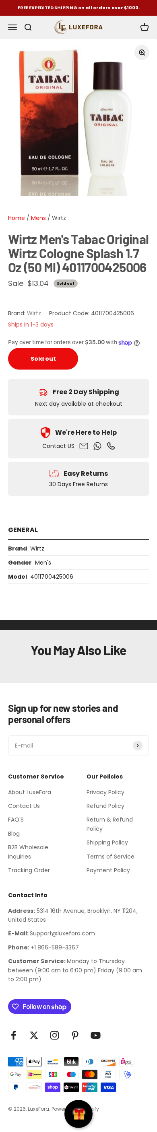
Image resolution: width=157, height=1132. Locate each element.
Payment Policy (108, 870)
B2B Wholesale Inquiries (28, 851)
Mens (37, 218)
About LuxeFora (29, 792)
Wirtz (59, 218)
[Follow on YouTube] (95, 1035)
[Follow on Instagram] (54, 1035)
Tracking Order (29, 870)
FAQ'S (16, 820)
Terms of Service (110, 857)
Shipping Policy (107, 842)
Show (78, 1114)
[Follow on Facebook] (13, 1035)
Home (16, 218)
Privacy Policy (105, 792)
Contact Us (24, 806)
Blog (14, 834)
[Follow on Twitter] (34, 1035)
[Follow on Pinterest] (75, 1035)
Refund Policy (105, 806)
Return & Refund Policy (110, 824)
